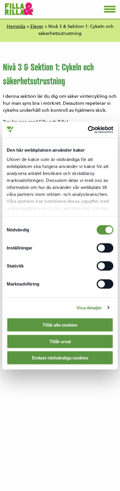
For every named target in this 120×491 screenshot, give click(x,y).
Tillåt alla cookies (60, 324)
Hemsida (16, 26)
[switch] (105, 248)
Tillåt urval (60, 341)
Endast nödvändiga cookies (60, 357)
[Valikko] (110, 11)
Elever (36, 26)
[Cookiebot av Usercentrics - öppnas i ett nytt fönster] (87, 129)
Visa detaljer (89, 307)
